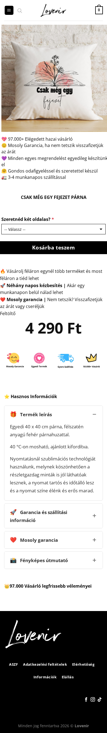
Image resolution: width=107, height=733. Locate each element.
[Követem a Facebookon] (86, 699)
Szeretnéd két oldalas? (27, 219)
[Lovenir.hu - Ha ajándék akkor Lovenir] (53, 10)
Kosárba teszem (53, 247)
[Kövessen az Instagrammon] (93, 699)
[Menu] (9, 10)
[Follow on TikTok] (99, 699)
